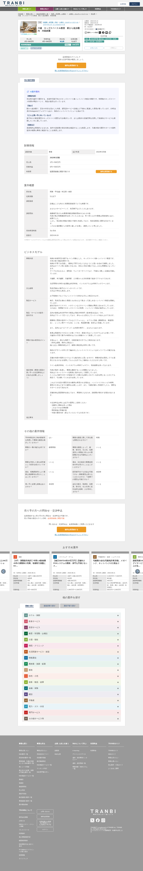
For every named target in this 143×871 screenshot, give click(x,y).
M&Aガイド (112, 754)
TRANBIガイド (113, 750)
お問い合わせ (45, 811)
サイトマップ (23, 858)
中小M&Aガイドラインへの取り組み (26, 850)
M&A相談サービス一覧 (26, 776)
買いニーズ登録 (24, 767)
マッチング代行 (42, 768)
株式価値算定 (41, 761)
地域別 (21, 783)
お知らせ (22, 821)
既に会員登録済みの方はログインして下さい (71, 71)
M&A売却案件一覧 (42, 14)
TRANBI (20, 14)
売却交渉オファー (43, 754)
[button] (137, 571)
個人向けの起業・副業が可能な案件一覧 (26, 771)
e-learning (76, 750)
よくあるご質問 (113, 768)
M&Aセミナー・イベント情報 (26, 825)
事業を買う (29, 14)
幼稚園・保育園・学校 (50, 22)
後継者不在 (24, 48)
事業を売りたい (42, 750)
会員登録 (123, 4)
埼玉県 (93, 14)
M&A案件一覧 (23, 754)
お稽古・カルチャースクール (78, 14)
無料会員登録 (45, 816)
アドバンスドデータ (79, 754)
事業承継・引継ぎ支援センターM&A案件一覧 (26, 762)
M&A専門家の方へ (43, 772)
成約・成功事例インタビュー (80, 758)
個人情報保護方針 (25, 837)
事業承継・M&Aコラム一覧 (80, 767)
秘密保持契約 (23, 840)
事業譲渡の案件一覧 (25, 801)
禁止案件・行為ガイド (115, 765)
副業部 (57, 750)
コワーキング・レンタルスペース (54, 24)
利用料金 (93, 750)
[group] (31, 571)
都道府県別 (22, 786)
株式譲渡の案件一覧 (25, 797)
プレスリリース (24, 830)
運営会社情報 (23, 817)
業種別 (21, 779)
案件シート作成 (91, 32)
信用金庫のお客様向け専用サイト (45, 823)
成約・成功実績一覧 (79, 763)
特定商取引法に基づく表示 (26, 845)
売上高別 (22, 790)
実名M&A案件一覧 (25, 757)
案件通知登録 (23, 804)
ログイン (135, 4)
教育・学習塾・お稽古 (58, 14)
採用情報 (22, 855)
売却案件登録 (41, 757)
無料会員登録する (71, 65)
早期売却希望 (36, 48)
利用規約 (22, 833)
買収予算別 (22, 794)
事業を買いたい (24, 750)
